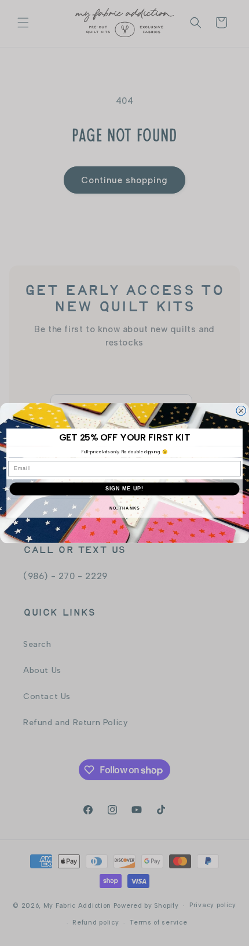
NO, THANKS (124, 508)
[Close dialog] (241, 411)
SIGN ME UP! (124, 488)
